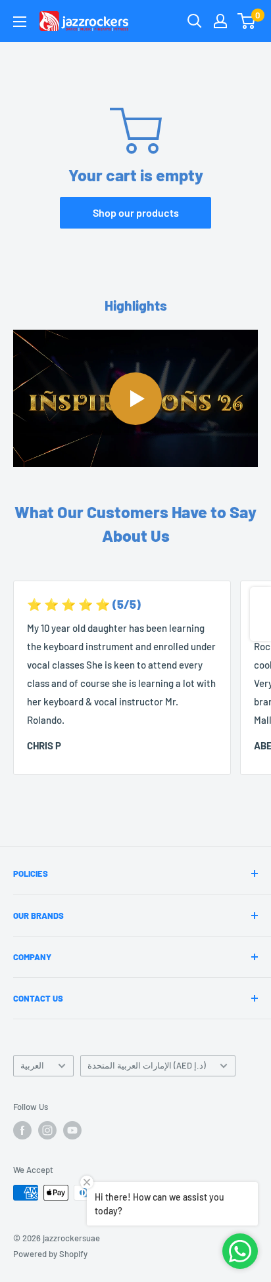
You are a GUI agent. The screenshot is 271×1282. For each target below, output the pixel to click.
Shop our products (136, 212)
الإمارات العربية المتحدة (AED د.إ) (146, 1065)
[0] (247, 21)
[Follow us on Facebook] (22, 1130)
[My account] (220, 21)
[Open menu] (19, 21)
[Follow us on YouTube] (72, 1130)
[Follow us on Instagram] (47, 1130)
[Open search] (194, 21)
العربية (32, 1065)
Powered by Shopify (50, 1254)
